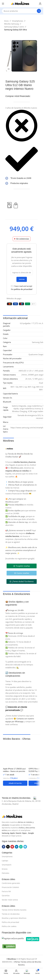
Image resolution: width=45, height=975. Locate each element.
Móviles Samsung (11, 24)
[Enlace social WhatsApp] (21, 847)
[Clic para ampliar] (8, 69)
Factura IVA (6, 891)
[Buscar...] (39, 11)
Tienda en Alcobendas (11, 914)
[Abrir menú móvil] (3, 3)
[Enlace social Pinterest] (12, 847)
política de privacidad (23, 289)
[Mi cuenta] (40, 3)
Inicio (6, 21)
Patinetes (5, 873)
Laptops (5, 860)
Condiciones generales (11, 883)
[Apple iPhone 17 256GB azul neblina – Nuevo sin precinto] (15, 754)
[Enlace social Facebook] (3, 847)
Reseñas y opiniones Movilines (14, 918)
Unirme (21, 279)
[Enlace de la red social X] (8, 847)
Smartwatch (6, 865)
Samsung (5, 833)
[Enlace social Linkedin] (16, 847)
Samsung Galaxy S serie (14, 26)
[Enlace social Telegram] (25, 847)
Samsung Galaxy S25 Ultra (15, 29)
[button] (15, 783)
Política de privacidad (10, 922)
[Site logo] (21, 3)
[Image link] (14, 816)
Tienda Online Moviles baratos (14, 910)
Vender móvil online (10, 900)
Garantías (6, 895)
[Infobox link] (21, 178)
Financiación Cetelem (10, 887)
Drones (5, 869)
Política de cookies (9, 926)
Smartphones (17, 21)
